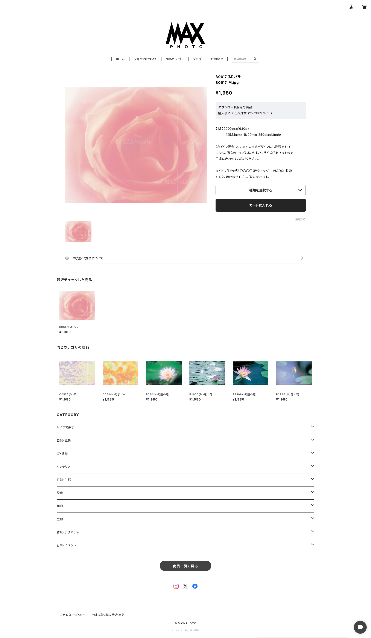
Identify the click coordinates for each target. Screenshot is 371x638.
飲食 (60, 493)
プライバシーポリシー (72, 614)
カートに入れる (260, 205)
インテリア (64, 466)
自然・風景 (64, 440)
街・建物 (62, 453)
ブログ (197, 59)
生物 (60, 519)
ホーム (120, 59)
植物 (60, 506)
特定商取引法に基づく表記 (108, 614)
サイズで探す (66, 427)
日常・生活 (64, 480)
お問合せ (217, 59)
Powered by (181, 630)
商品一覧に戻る (185, 566)
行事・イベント (66, 545)
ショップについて (145, 59)
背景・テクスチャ (68, 532)
